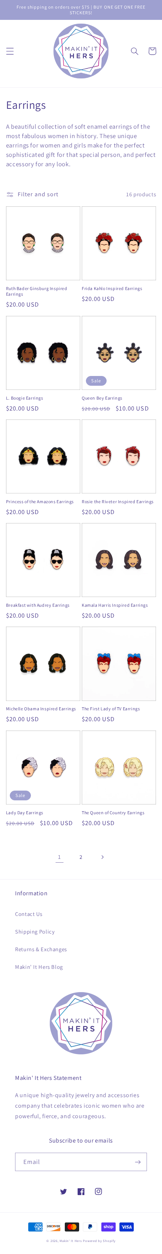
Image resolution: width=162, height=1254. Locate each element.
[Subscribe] (138, 1162)
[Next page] (102, 857)
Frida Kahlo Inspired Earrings (112, 288)
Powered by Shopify (99, 1241)
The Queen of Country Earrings (113, 812)
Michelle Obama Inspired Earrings (41, 708)
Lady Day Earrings (24, 812)
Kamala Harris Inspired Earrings (115, 605)
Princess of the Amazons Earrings (40, 501)
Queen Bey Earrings (102, 398)
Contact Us (28, 913)
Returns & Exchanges (41, 949)
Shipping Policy (35, 931)
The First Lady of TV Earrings (111, 708)
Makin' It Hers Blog (39, 966)
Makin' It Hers (71, 1241)
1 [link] (59, 857)
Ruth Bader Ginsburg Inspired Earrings (36, 291)
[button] (9, 51)
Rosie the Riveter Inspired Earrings (118, 501)
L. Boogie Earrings (24, 398)
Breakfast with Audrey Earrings (38, 605)
